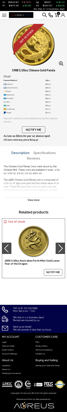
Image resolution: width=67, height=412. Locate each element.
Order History (8, 350)
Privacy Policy (41, 346)
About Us (6, 369)
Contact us (40, 354)
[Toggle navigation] (4, 15)
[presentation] (6, 248)
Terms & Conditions (44, 350)
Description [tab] (20, 153)
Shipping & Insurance (11, 373)
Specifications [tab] (45, 153)
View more (34, 200)
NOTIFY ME (33, 129)
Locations (6, 365)
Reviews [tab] (33, 158)
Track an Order (8, 346)
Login (4, 342)
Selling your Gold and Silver (47, 365)
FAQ (37, 342)
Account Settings (9, 354)
